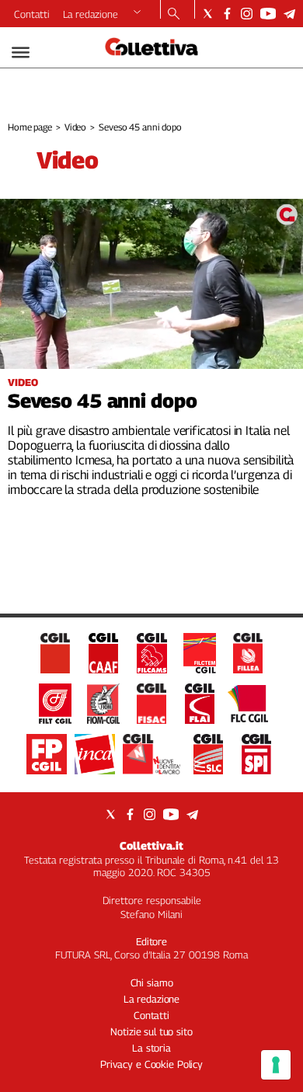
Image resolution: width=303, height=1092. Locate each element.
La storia (151, 1048)
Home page (30, 127)
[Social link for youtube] (268, 13)
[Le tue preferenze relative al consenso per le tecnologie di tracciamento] (276, 1065)
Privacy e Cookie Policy (151, 1064)
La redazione (90, 14)
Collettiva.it (151, 845)
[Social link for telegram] (289, 13)
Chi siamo (152, 982)
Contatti (32, 14)
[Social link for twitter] (208, 13)
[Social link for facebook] (227, 13)
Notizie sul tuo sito (151, 1031)
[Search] (173, 15)
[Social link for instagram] (246, 13)
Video (75, 127)
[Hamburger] (21, 52)
